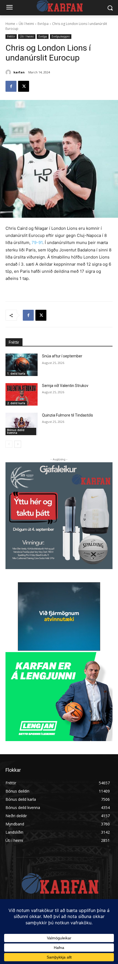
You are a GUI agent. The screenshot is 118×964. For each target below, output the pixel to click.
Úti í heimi (26, 23)
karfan (19, 72)
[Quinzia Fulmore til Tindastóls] (21, 424)
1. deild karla (16, 373)
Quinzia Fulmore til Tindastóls (67, 415)
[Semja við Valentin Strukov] (21, 394)
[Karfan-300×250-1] (59, 696)
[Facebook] (10, 86)
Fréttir (11, 36)
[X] (23, 86)
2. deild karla (16, 403)
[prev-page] (8, 444)
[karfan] (9, 72)
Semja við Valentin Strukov (65, 385)
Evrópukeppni (61, 36)
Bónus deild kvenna (15, 431)
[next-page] (17, 444)
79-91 (37, 242)
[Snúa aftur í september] (21, 365)
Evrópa (43, 23)
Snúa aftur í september (62, 356)
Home (10, 23)
